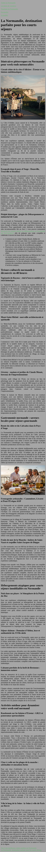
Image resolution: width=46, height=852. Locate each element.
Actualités (4, 15)
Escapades (4, 12)
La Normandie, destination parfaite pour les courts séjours (21, 850)
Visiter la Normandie (8, 3)
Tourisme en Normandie (9, 9)
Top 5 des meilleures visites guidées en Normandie (19, 848)
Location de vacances (8, 6)
